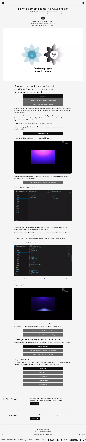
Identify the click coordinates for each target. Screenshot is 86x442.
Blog (73, 3)
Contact (78, 3)
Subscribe (43, 96)
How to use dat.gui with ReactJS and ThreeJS (43, 331)
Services (63, 3)
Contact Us (43, 372)
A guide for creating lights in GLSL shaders (43, 100)
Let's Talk (35, 404)
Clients (69, 3)
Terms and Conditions (39, 434)
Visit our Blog (43, 376)
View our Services (43, 380)
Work (58, 3)
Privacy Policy (49, 434)
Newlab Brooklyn (45, 429)
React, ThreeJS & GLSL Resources (43, 104)
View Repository (43, 133)
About (54, 3)
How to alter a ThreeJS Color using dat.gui (43, 335)
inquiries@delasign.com (45, 431)
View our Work (43, 385)
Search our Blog (43, 346)
